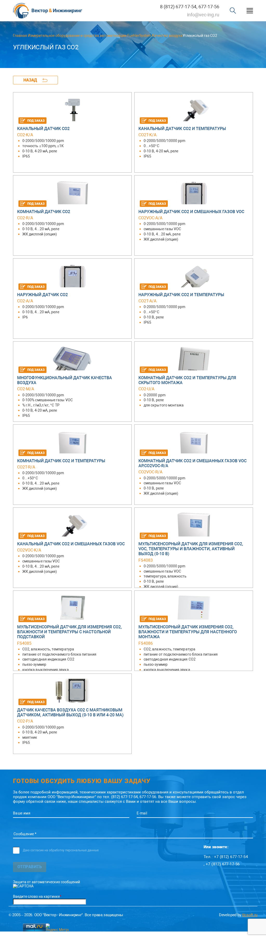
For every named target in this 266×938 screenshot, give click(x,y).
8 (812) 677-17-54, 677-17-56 (189, 6)
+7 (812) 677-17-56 (223, 864)
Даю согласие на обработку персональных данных (61, 850)
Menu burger (250, 11)
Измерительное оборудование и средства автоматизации (77, 35)
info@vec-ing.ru (203, 14)
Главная (20, 35)
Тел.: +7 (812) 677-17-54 (226, 856)
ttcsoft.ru (249, 915)
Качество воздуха (167, 35)
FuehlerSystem (139, 35)
